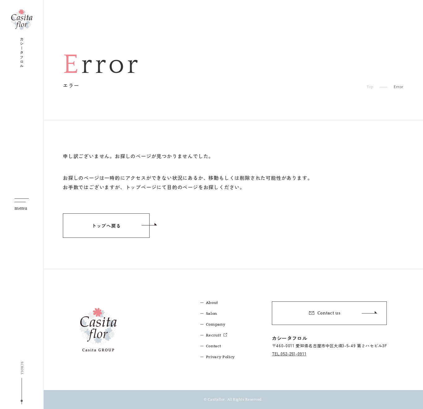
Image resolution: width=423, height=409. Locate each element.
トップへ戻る (106, 225)
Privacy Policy (220, 357)
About (212, 302)
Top (370, 87)
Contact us (329, 313)
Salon (211, 313)
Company (215, 324)
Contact (213, 346)
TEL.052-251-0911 (289, 354)
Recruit (214, 335)
